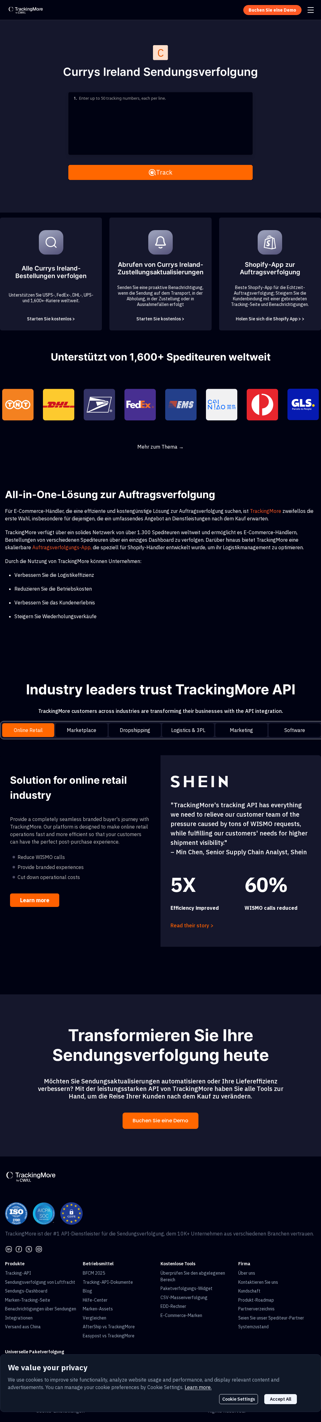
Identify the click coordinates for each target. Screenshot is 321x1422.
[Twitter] (29, 1249)
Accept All (280, 1399)
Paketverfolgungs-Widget (186, 1288)
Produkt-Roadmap (256, 1300)
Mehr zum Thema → (160, 447)
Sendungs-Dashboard (26, 1291)
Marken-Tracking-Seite (27, 1300)
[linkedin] (9, 1249)
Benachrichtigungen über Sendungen (40, 1309)
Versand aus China (23, 1327)
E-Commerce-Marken (181, 1315)
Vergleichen (94, 1318)
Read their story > (192, 925)
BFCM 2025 (94, 1273)
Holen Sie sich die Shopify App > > (270, 319)
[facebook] (19, 1249)
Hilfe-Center (95, 1300)
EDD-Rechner (173, 1306)
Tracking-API (18, 1273)
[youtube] (39, 1249)
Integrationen (19, 1318)
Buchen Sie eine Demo (160, 1120)
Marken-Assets (98, 1309)
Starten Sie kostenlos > (51, 319)
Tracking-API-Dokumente (108, 1282)
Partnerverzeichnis (256, 1309)
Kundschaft (249, 1291)
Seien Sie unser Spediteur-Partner (271, 1318)
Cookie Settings (238, 1399)
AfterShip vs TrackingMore (109, 1327)
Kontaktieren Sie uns (258, 1282)
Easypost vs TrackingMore (108, 1336)
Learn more (34, 900)
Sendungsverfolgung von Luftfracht (40, 1282)
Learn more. (198, 1387)
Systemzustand (253, 1327)
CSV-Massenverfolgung (184, 1297)
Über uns (246, 1273)
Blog (87, 1291)
